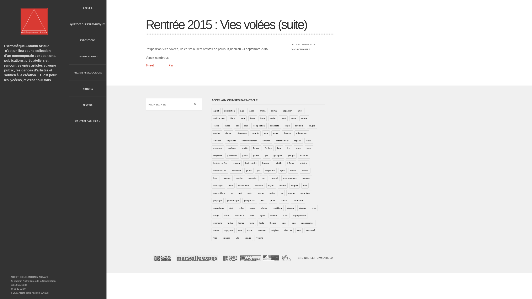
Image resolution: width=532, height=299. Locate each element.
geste (245, 155)
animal (274, 111)
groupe (291, 155)
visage (248, 238)
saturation (239, 215)
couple (312, 126)
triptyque (228, 230)
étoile (309, 141)
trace (284, 223)
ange (251, 111)
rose (314, 208)
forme (298, 148)
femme (256, 148)
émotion (217, 141)
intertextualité (219, 170)
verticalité (310, 230)
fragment (217, 155)
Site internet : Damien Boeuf (316, 258)
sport (285, 215)
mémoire (253, 178)
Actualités (303, 49)
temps (241, 223)
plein (263, 200)
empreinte (231, 141)
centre (304, 118)
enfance (266, 141)
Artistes (88, 88)
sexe (252, 215)
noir (305, 185)
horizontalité (251, 163)
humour (266, 163)
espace (297, 141)
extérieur (232, 148)
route (226, 215)
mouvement (243, 185)
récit (231, 208)
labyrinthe (270, 170)
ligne (282, 170)
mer (264, 178)
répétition (277, 208)
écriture (287, 133)
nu (232, 193)
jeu (258, 170)
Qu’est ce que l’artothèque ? (87, 24)
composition (259, 126)
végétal (274, 230)
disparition (242, 133)
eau (266, 133)
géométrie (232, 155)
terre (252, 223)
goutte (256, 155)
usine (249, 230)
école (275, 133)
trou (240, 230)
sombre (273, 215)
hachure (304, 155)
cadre (273, 118)
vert (299, 230)
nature (283, 185)
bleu (243, 118)
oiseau (261, 193)
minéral (274, 178)
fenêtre (268, 148)
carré (283, 118)
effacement (301, 133)
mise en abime (290, 178)
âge (242, 111)
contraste (274, 126)
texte (261, 223)
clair (246, 126)
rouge (216, 215)
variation (262, 230)
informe (290, 163)
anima (263, 111)
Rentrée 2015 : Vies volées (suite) (226, 25)
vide (215, 238)
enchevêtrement (249, 141)
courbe (216, 133)
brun (262, 118)
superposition (299, 215)
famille (245, 148)
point (273, 200)
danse (228, 133)
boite (252, 118)
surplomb (217, 223)
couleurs (299, 126)
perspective (249, 200)
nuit (240, 193)
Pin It (172, 65)
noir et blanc (219, 193)
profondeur (298, 200)
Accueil (87, 8)
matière (239, 178)
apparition (287, 111)
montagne (218, 185)
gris (266, 155)
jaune (249, 170)
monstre (306, 178)
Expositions (87, 40)
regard (252, 208)
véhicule (288, 230)
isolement (236, 170)
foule (309, 148)
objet (250, 193)
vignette (226, 238)
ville (237, 238)
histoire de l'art (220, 163)
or (282, 193)
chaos (227, 126)
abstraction (229, 111)
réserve (302, 208)
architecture (219, 118)
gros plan (277, 155)
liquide (293, 170)
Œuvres (87, 104)
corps (287, 126)
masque (227, 178)
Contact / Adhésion (87, 121)
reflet (241, 208)
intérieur (304, 163)
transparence (307, 223)
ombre (273, 193)
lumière (305, 170)
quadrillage (218, 208)
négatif (294, 185)
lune (215, 178)
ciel (237, 126)
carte (293, 118)
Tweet (150, 65)
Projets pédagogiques (88, 72)
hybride (278, 163)
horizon (236, 163)
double (255, 133)
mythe (271, 185)
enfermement (282, 141)
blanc (232, 118)
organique (305, 193)
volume (259, 238)
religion (264, 208)
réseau (290, 208)
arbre (300, 111)
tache (230, 223)
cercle (216, 126)
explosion (218, 148)
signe (262, 215)
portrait (284, 200)
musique (259, 185)
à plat (216, 111)
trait (294, 223)
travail (216, 230)
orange (291, 193)
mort (231, 185)
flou (288, 148)
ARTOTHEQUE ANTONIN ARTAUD (29, 277)
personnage (233, 200)
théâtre (273, 223)
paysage (217, 200)
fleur (279, 148)
